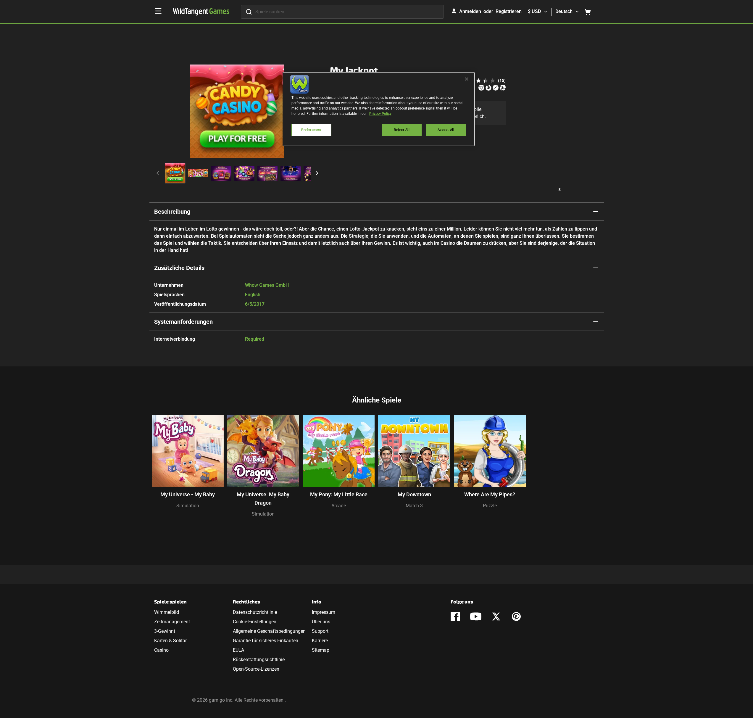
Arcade (338, 505)
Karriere (320, 640)
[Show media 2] (198, 173)
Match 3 (414, 505)
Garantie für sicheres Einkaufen (265, 640)
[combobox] (342, 12)
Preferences (311, 130)
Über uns (321, 621)
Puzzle (490, 505)
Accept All (446, 130)
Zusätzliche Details (179, 267)
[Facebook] (455, 616)
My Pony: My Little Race (338, 494)
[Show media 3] (221, 173)
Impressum (323, 612)
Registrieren (509, 11)
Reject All (402, 130)
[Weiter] (316, 173)
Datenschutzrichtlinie (255, 612)
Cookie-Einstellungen (254, 621)
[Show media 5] (267, 173)
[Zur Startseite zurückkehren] (201, 12)
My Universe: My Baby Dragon (263, 498)
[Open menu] (158, 11)
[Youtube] (475, 616)
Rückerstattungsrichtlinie (259, 659)
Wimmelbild (166, 612)
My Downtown (414, 494)
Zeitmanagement (172, 621)
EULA (238, 650)
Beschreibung (172, 211)
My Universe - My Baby (187, 494)
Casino (161, 650)
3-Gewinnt (164, 631)
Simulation (187, 505)
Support (320, 631)
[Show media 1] (175, 173)
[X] (496, 616)
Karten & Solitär (170, 640)
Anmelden (470, 11)
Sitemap (320, 650)
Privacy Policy (380, 114)
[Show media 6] (290, 173)
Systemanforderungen (183, 321)
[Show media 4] (244, 173)
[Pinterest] (516, 616)
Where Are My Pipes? (489, 494)
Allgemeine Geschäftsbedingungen (269, 631)
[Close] (466, 79)
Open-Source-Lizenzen (256, 669)
